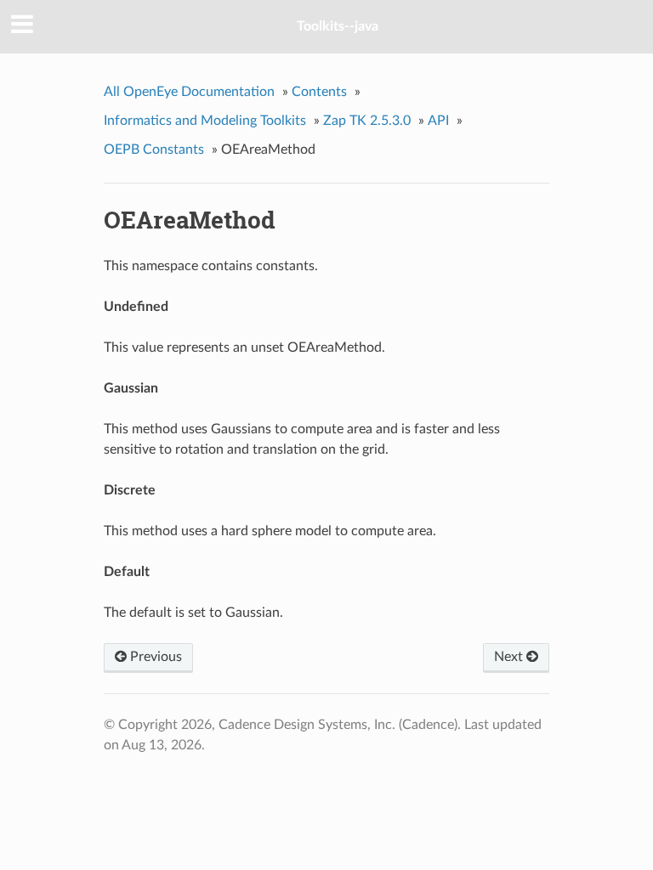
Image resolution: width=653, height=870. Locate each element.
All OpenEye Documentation (189, 92)
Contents (319, 92)
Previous (154, 657)
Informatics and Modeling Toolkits (205, 120)
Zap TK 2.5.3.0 (367, 120)
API (438, 120)
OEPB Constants (154, 149)
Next (510, 657)
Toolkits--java (337, 26)
